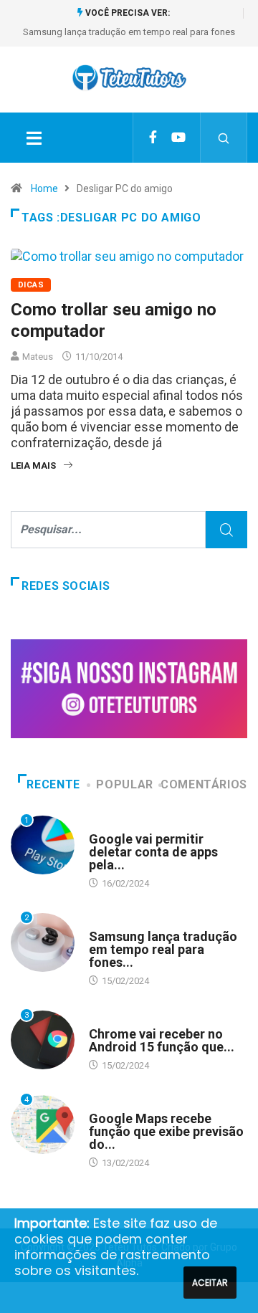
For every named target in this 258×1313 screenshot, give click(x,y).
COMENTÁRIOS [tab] (204, 784)
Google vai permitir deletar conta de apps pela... (153, 851)
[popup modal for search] (224, 138)
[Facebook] (153, 137)
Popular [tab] (124, 784)
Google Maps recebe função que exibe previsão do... (166, 1131)
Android (107, 825)
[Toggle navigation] (34, 137)
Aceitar (210, 1282)
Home (44, 188)
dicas (31, 285)
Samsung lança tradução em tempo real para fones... (163, 949)
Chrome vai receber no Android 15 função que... (161, 1040)
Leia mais (33, 465)
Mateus (37, 356)
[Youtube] (178, 137)
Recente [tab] (53, 784)
